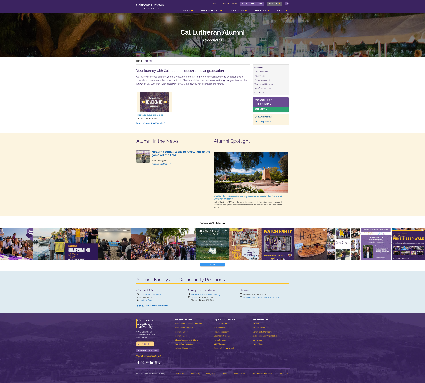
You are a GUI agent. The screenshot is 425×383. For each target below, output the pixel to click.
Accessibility (195, 374)
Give (260, 4)
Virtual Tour (142, 350)
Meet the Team (146, 300)
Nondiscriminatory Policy (262, 374)
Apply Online (144, 343)
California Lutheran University (150, 6)
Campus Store (181, 336)
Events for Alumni (262, 80)
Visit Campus (153, 350)
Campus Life (237, 10)
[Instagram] (143, 306)
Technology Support (184, 344)
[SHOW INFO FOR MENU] (279, 4)
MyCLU (216, 4)
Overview (258, 67)
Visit (253, 4)
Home (139, 61)
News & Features (221, 340)
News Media (258, 344)
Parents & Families (261, 328)
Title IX (224, 374)
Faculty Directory (221, 332)
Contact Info (179, 374)
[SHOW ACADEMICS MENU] (192, 11)
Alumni (256, 324)
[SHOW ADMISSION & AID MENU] (221, 11)
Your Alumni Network (263, 84)
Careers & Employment (224, 348)
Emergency (210, 374)
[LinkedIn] (140, 306)
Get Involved (260, 76)
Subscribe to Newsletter (157, 306)
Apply (244, 4)
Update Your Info (262, 99)
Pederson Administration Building (205, 294)
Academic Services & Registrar (188, 324)
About (281, 10)
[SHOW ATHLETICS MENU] (268, 11)
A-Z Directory (219, 328)
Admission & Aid (210, 10)
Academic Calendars (184, 328)
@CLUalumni (217, 223)
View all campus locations (148, 356)
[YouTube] (156, 363)
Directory (225, 4)
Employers (257, 340)
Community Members (262, 332)
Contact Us (259, 92)
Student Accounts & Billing (186, 340)
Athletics (260, 10)
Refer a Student (262, 104)
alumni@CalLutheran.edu (150, 294)
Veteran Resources (183, 348)
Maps (234, 4)
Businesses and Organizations (265, 336)
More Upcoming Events (149, 123)
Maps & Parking (220, 324)
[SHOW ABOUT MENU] (286, 11)
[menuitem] (274, 4)
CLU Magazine (262, 121)
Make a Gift (260, 109)
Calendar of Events (222, 336)
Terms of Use (284, 374)
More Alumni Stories (160, 164)
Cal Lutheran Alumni (212, 32)
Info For (273, 4)
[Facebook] (137, 306)
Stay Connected (261, 72)
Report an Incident (240, 374)
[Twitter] (143, 363)
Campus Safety (181, 332)
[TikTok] (159, 363)
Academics (183, 10)
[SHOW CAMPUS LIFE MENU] (246, 11)
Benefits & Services (262, 88)
